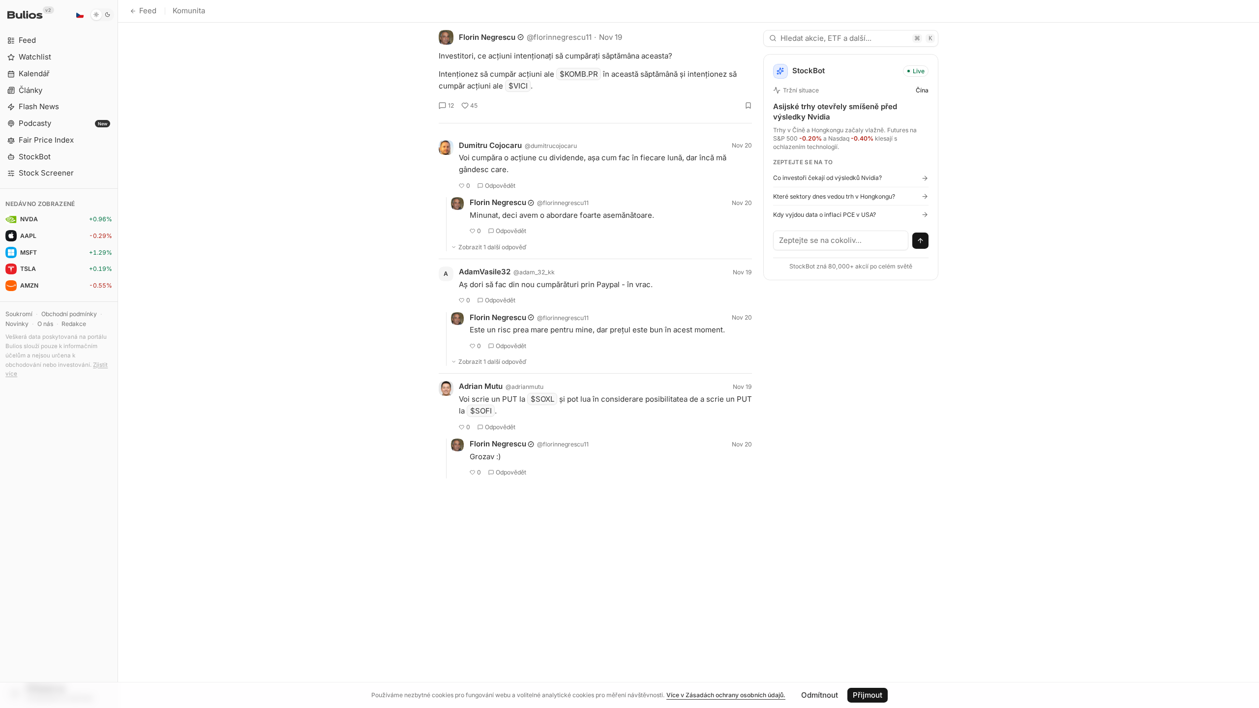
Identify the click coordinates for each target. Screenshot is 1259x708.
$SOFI (481, 410)
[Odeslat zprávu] (920, 241)
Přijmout (867, 695)
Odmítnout (819, 695)
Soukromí (18, 314)
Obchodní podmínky (69, 314)
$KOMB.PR (579, 74)
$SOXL (542, 399)
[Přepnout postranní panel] (117, 354)
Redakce (73, 323)
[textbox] (841, 240)
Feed (147, 10)
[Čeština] (79, 14)
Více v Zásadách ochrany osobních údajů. (725, 695)
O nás (45, 323)
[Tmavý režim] (102, 14)
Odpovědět (500, 185)
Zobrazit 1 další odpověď (492, 247)
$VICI (518, 85)
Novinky (17, 323)
